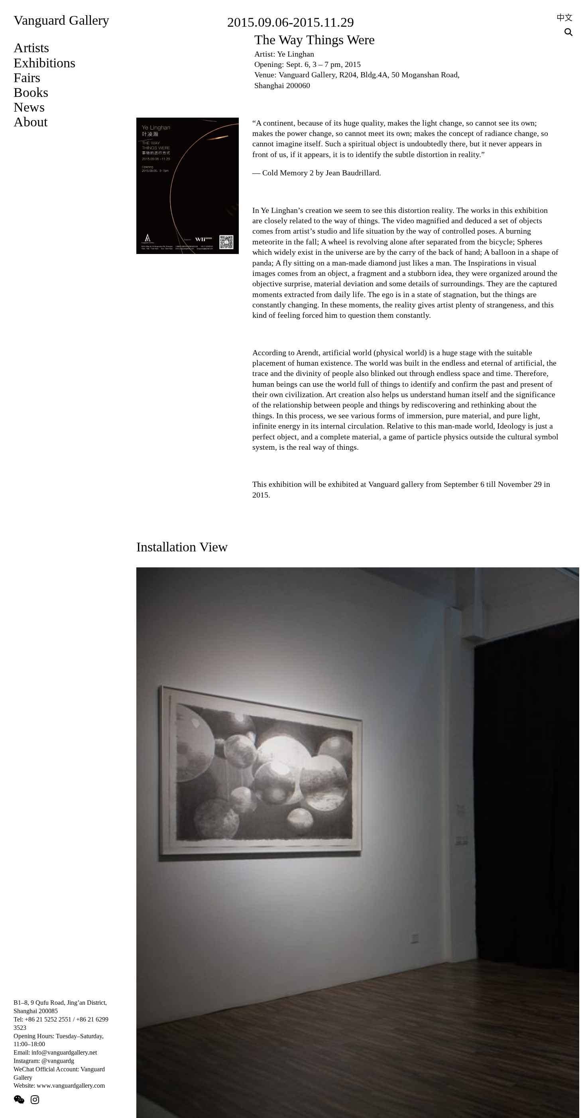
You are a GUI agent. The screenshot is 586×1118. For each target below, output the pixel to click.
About (30, 121)
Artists (31, 47)
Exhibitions (44, 62)
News (29, 107)
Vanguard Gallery (61, 20)
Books (31, 92)
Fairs (27, 77)
